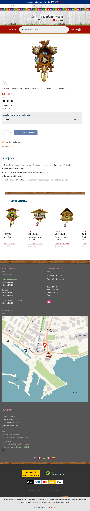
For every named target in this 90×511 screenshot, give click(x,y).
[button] (13, 29)
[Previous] (5, 230)
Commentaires (7, 419)
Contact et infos (8, 416)
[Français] (40, 457)
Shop (4, 88)
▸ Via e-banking (7, 441)
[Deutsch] (45, 457)
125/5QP (63, 231)
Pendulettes (61, 88)
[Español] (54, 457)
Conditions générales (10, 422)
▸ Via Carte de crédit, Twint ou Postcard (16, 437)
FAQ (3, 428)
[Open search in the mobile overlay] (44, 29)
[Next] (84, 230)
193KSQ (9, 231)
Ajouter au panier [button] (13, 243)
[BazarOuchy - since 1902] (45, 17)
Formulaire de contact (55, 279)
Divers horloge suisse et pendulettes (41, 88)
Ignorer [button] (61, 2)
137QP (35, 231)
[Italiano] (49, 457)
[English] (36, 457)
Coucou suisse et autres (16, 88)
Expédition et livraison (10, 425)
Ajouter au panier (25, 132)
